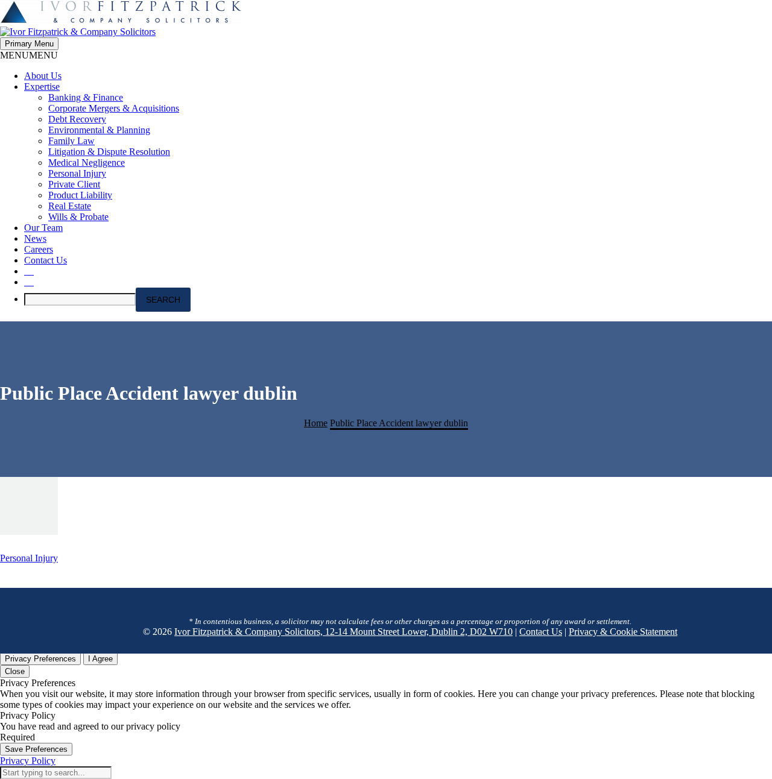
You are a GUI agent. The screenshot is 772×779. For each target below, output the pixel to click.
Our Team (43, 227)
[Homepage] (120, 26)
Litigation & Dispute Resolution (109, 152)
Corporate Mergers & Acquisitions (113, 108)
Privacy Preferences (40, 658)
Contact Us (45, 260)
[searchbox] (80, 299)
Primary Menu (29, 43)
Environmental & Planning (99, 130)
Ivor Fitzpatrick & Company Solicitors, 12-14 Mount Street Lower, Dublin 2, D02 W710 (343, 631)
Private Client (74, 184)
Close (15, 671)
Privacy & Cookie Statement (623, 631)
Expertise (42, 86)
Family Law (71, 141)
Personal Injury (77, 173)
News (35, 238)
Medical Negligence (86, 162)
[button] (29, 55)
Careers (38, 249)
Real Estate (69, 206)
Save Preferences (36, 749)
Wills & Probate (78, 217)
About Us (43, 76)
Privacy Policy (27, 760)
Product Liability (80, 195)
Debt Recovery (77, 119)
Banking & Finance (85, 97)
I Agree (100, 658)
